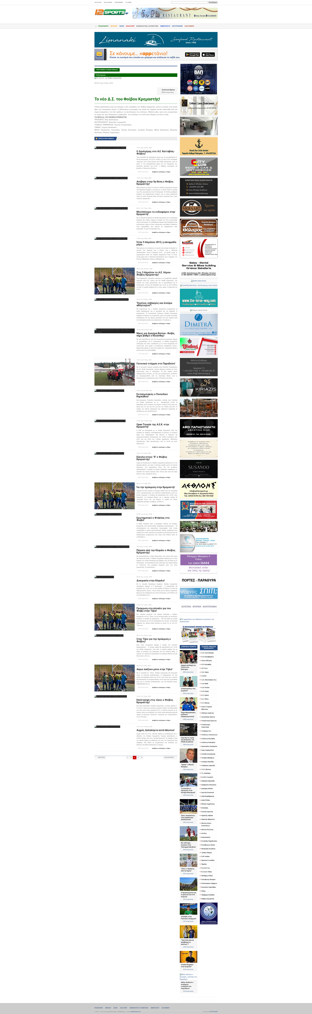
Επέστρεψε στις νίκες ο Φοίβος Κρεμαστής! (154, 701)
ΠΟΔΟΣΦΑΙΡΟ (103, 26)
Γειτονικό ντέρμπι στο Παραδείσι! (155, 363)
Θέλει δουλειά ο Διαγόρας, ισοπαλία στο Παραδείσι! (187, 985)
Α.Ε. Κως (204, 668)
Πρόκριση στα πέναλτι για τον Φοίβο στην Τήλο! (153, 609)
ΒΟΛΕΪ (122, 26)
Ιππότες (204, 833)
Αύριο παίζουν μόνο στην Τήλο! (154, 669)
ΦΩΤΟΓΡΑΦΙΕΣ (177, 26)
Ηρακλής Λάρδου (207, 815)
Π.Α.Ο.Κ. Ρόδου (206, 872)
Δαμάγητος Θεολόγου (208, 785)
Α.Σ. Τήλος (205, 699)
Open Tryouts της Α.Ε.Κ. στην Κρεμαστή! (152, 425)
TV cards (128, 2)
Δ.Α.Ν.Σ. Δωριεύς (207, 777)
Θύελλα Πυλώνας (207, 829)
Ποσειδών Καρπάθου (208, 887)
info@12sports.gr (136, 1011)
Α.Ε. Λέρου (205, 672)
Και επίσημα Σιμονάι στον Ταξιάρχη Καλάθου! (188, 845)
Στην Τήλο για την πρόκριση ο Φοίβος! (153, 640)
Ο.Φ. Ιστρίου (205, 856)
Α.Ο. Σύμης (205, 691)
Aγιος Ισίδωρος (206, 660)
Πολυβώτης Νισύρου (208, 879)
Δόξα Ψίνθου (205, 800)
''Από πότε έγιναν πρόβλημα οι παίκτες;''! (187, 942)
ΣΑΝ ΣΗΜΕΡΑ (189, 26)
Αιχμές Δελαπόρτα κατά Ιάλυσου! (155, 730)
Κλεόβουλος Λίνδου (208, 845)
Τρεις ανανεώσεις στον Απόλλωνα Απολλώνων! (188, 817)
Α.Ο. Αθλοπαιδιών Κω (208, 680)
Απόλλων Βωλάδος (208, 739)
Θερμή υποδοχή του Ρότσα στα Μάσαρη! (188, 667)
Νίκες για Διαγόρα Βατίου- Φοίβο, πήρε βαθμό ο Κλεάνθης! (155, 334)
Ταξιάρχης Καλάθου (207, 895)
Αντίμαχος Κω (206, 731)
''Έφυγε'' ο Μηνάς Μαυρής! (187, 766)
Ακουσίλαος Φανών (208, 717)
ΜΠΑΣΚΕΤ (114, 26)
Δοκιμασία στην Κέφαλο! (150, 580)
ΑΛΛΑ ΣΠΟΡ (130, 26)
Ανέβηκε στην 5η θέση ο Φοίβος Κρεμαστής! (154, 182)
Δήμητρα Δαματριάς (208, 781)
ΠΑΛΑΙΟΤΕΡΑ (170, 757)
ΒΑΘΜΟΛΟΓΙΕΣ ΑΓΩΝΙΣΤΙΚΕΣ (139, 1008)
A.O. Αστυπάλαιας (207, 653)
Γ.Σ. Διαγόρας (205, 773)
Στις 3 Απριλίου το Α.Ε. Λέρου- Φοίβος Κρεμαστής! (153, 273)
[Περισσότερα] (110, 149)
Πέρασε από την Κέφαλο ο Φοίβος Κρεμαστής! (155, 551)
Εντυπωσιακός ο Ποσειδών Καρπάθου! (152, 395)
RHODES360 (214, 1011)
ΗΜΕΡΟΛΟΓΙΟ (165, 26)
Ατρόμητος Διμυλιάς (208, 765)
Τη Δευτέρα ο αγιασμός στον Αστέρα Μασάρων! (188, 790)
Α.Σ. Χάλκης (205, 703)
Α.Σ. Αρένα (205, 695)
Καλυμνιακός (205, 837)
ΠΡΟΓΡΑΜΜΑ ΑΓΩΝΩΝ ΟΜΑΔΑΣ (107, 69)
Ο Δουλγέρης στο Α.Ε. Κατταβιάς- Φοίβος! (155, 152)
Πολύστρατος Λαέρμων (209, 883)
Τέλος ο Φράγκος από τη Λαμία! (187, 870)
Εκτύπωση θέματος (167, 90)
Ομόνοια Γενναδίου (207, 860)
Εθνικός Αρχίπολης (208, 804)
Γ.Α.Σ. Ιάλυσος (206, 769)
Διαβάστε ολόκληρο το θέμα (160, 172)
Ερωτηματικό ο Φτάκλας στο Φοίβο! (153, 519)
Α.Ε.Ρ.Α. (204, 676)
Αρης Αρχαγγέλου (207, 750)
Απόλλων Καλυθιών (208, 742)
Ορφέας (204, 864)
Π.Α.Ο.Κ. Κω (205, 868)
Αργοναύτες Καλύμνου (209, 746)
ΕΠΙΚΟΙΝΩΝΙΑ (119, 2)
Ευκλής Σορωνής (207, 812)
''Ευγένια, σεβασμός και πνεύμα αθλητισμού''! (154, 304)
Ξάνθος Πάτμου (206, 853)
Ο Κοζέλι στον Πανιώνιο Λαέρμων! (188, 918)
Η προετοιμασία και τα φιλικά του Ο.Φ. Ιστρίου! (188, 895)
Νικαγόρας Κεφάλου (208, 849)
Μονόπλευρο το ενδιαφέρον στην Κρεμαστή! (155, 213)
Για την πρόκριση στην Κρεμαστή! (155, 487)
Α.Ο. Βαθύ (204, 684)
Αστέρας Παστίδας (207, 762)
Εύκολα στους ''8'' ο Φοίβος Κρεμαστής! (151, 458)
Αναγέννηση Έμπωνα (208, 721)
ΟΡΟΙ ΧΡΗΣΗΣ (108, 2)
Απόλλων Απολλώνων (209, 735)
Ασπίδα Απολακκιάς (208, 754)
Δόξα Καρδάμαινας (207, 796)
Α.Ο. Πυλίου (205, 687)
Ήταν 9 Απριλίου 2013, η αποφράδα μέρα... (156, 243)
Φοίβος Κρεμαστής (207, 899)
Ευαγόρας (204, 808)
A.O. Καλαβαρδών (207, 657)
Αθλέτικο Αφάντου (207, 713)
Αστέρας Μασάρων (207, 758)
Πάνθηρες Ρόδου (207, 876)
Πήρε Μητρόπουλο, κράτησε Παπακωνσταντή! (188, 714)
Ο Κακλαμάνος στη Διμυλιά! (188, 690)
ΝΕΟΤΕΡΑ (100, 757)
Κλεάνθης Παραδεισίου (209, 841)
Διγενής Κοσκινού (207, 792)
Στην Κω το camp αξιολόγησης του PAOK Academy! (187, 740)
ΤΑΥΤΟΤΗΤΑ (97, 2)
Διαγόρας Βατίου (207, 788)
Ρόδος (203, 891)
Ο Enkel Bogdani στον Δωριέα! (187, 966)
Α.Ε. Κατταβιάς (206, 664)
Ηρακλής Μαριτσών (208, 819)
